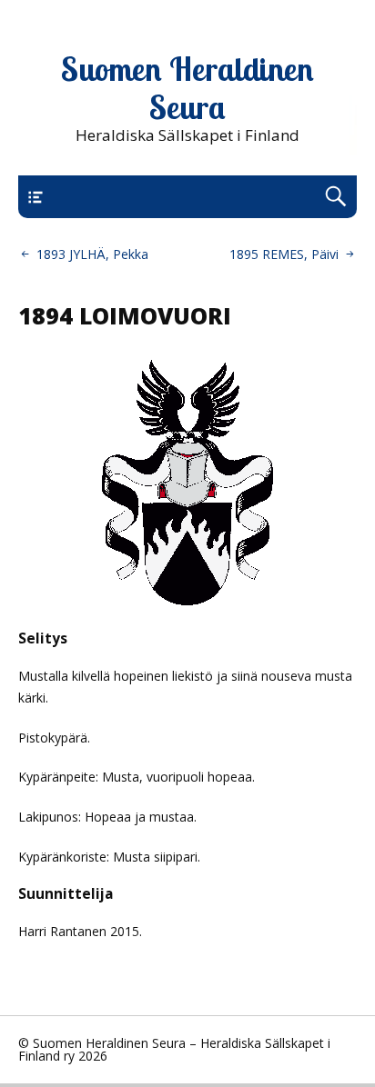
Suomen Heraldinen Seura (187, 88)
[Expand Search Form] (335, 196)
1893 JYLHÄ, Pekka (92, 254)
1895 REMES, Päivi (284, 254)
